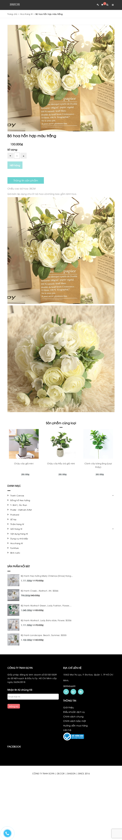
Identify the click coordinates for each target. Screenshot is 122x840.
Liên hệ (67, 729)
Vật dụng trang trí (19, 533)
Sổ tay (13, 519)
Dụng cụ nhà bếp (19, 538)
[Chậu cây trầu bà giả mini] (61, 444)
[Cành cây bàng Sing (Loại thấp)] (98, 444)
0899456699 (69, 686)
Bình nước (15, 552)
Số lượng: (12, 149)
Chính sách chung (73, 716)
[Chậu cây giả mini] (23, 444)
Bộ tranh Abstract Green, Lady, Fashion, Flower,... (46, 605)
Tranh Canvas (17, 495)
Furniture (14, 548)
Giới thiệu (68, 707)
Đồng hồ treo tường (20, 500)
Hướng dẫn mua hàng (75, 725)
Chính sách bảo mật (74, 720)
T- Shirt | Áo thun (18, 505)
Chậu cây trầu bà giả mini (61, 463)
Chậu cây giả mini (23, 463)
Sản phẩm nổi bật (18, 566)
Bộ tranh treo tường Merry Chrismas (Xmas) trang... (47, 575)
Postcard (14, 514)
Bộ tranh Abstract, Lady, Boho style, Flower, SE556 (46, 620)
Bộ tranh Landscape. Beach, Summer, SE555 (44, 635)
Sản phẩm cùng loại (61, 423)
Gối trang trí (16, 528)
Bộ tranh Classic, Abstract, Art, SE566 (39, 590)
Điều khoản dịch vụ (74, 711)
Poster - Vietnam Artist (21, 509)
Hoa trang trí (16, 543)
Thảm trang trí (17, 524)
